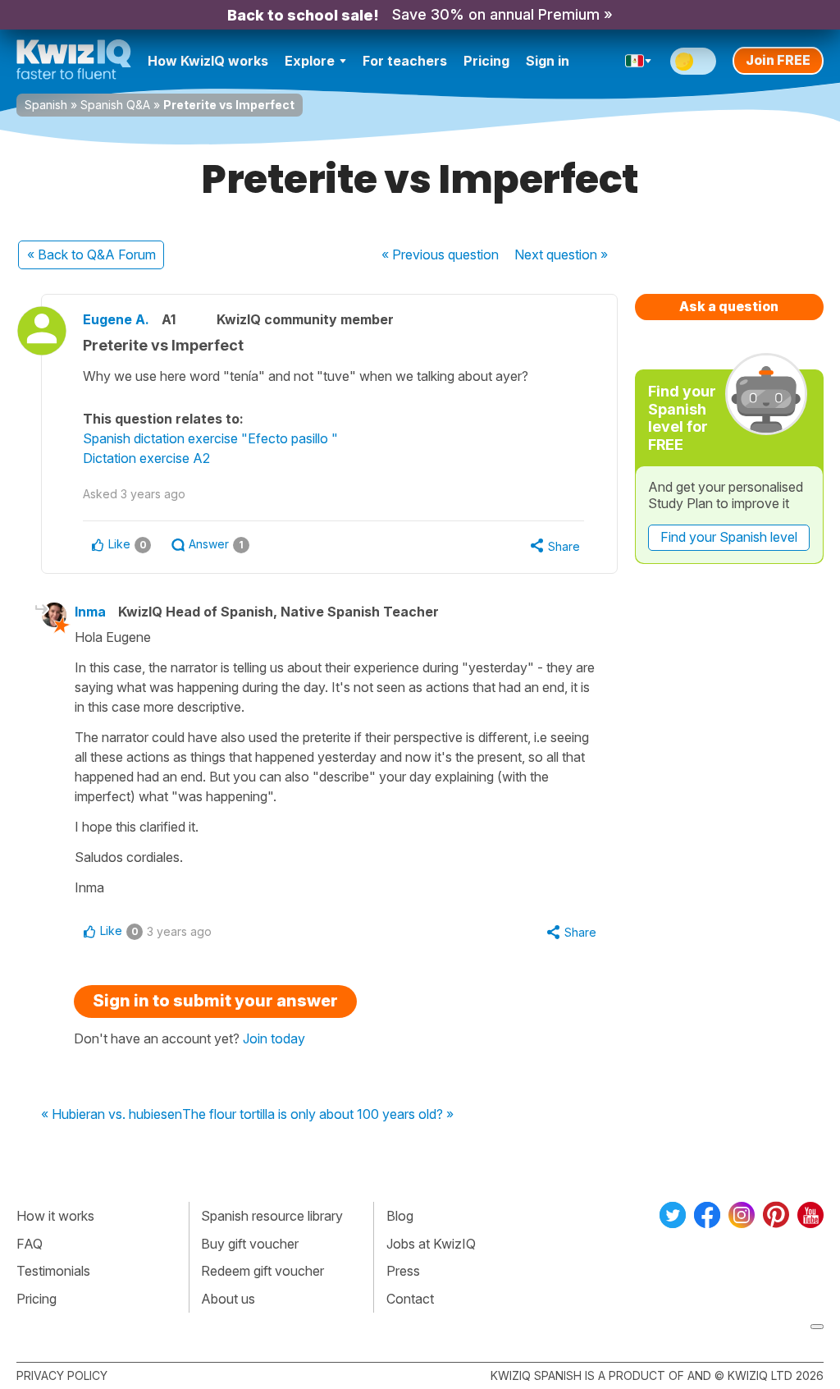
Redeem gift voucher (262, 1271)
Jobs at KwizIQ (431, 1243)
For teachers (405, 61)
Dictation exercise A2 (146, 458)
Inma (90, 611)
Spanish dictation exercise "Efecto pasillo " (210, 438)
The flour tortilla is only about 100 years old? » (318, 1114)
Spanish (46, 105)
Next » (561, 254)
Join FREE (778, 60)
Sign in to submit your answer (215, 1001)
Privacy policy (61, 1375)
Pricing (486, 61)
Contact (410, 1298)
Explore (310, 61)
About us (228, 1298)
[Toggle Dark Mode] (693, 61)
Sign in (547, 61)
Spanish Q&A (115, 105)
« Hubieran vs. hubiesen (111, 1114)
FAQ (29, 1243)
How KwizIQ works (208, 61)
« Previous (440, 254)
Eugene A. (116, 319)
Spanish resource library (272, 1216)
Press (403, 1271)
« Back (91, 254)
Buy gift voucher (250, 1243)
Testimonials (53, 1271)
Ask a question (728, 306)
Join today (274, 1038)
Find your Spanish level (728, 537)
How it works (55, 1216)
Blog (399, 1216)
